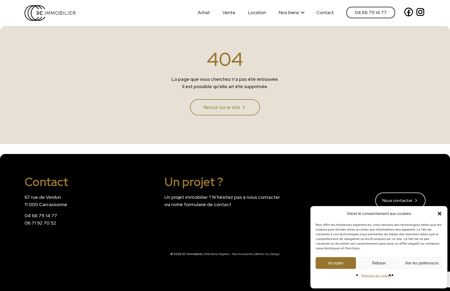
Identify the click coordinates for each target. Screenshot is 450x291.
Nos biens (289, 12)
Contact (325, 12)
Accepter (335, 263)
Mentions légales (217, 254)
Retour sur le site (222, 107)
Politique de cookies (376, 276)
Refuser (379, 263)
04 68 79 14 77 (371, 12)
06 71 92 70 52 (40, 223)
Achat (204, 12)
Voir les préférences (422, 263)
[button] (439, 213)
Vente (228, 12)
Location (257, 12)
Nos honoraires (242, 254)
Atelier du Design (267, 254)
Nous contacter (397, 200)
